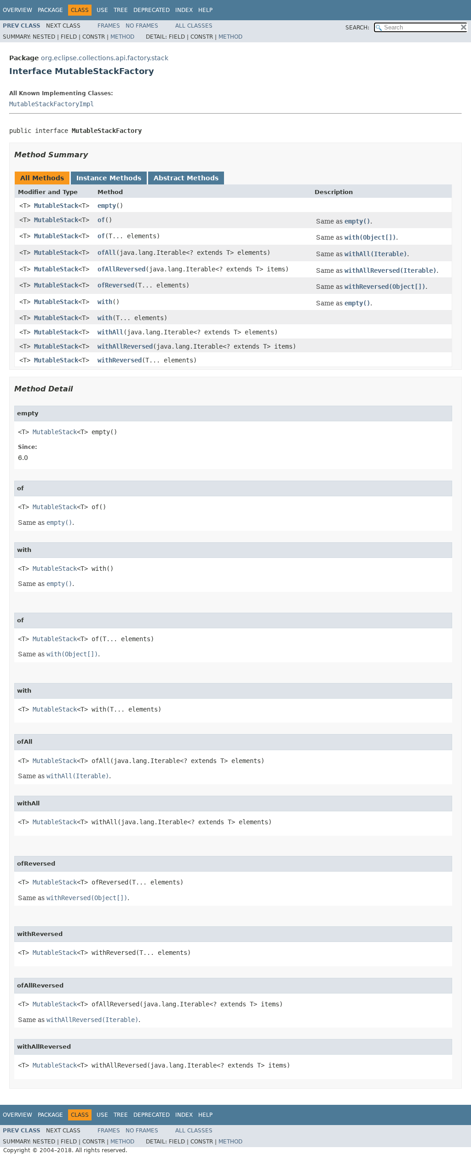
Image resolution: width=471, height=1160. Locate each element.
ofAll (107, 252)
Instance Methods (108, 178)
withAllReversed (125, 346)
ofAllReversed (121, 269)
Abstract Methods (186, 178)
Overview (17, 10)
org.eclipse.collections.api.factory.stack (104, 58)
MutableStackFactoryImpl (51, 104)
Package (50, 10)
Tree (121, 10)
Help (205, 10)
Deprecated (151, 10)
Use (102, 10)
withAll (110, 332)
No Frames (142, 26)
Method (122, 37)
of (101, 220)
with (105, 301)
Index (184, 10)
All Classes (194, 26)
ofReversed (116, 285)
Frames (109, 26)
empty (107, 205)
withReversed (120, 360)
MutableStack (56, 205)
